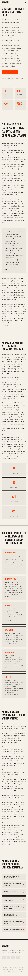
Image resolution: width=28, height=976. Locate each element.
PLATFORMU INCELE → (10, 72)
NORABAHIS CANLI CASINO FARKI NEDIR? (12, 884)
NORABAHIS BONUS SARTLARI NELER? (13, 922)
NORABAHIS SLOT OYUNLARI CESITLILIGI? (13, 907)
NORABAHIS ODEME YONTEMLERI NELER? (10, 915)
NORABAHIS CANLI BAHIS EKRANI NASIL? (12, 899)
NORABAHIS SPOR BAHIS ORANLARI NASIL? (11, 877)
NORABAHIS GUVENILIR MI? (13, 929)
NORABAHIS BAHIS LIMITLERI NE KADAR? (11, 892)
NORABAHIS (6, 2)
